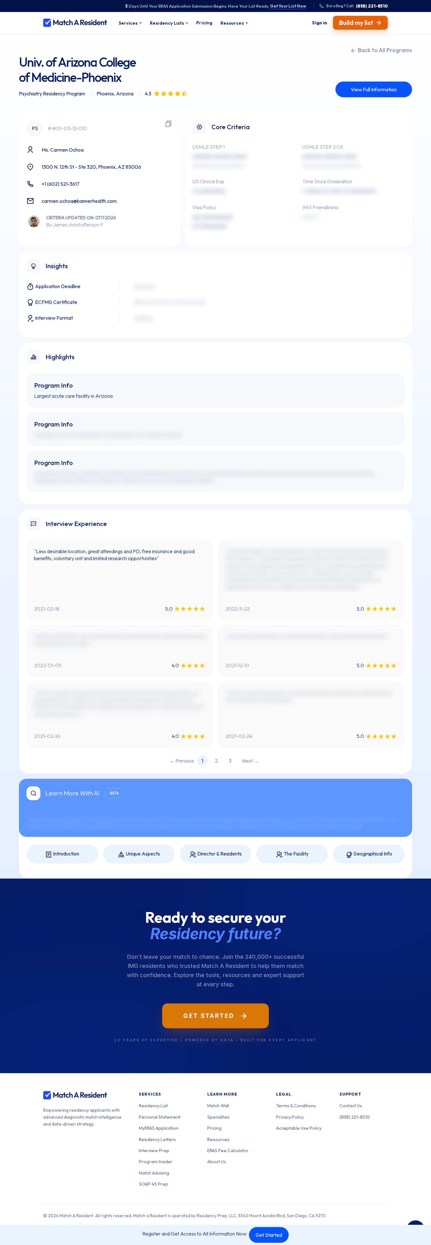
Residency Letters (157, 1139)
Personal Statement (159, 1117)
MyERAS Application (159, 1128)
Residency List (153, 1106)
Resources (218, 1139)
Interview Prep (154, 1150)
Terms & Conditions (296, 1106)
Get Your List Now (288, 6)
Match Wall (218, 1106)
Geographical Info (372, 853)
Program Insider (156, 1161)
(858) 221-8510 (354, 1117)
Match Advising (154, 1173)
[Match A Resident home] (75, 23)
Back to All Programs (384, 50)
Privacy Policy (290, 1117)
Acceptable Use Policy (299, 1128)
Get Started (269, 1235)
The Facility (296, 853)
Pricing (214, 1128)
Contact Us (350, 1106)
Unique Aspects (142, 853)
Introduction (65, 853)
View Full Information (374, 89)
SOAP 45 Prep (153, 1184)
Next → (250, 761)
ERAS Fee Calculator (228, 1150)
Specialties (218, 1117)
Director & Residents (219, 853)
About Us (216, 1161)
